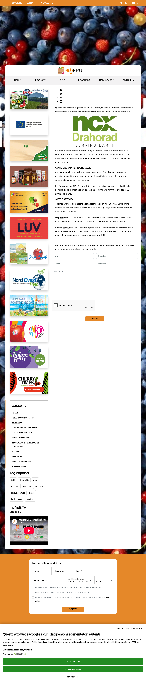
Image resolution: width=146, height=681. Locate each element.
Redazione (16, 2)
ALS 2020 (99, 231)
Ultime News (39, 80)
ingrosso (15, 486)
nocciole (27, 486)
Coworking (84, 80)
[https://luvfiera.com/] (29, 230)
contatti (31, 2)
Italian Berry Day (100, 207)
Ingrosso (17, 422)
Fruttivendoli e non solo (25, 427)
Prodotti (17, 456)
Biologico (17, 451)
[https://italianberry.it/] (29, 359)
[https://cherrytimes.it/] (29, 385)
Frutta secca (16, 499)
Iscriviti (73, 609)
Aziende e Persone (21, 461)
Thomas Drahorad (103, 150)
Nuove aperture (18, 493)
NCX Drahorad (93, 107)
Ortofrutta (24, 480)
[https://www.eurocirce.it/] (29, 101)
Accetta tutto (73, 661)
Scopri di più (15, 511)
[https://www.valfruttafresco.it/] (29, 153)
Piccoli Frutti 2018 (78, 217)
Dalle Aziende (106, 80)
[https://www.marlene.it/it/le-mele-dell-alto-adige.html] (29, 256)
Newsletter (47, 2)
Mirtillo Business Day (111, 203)
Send (95, 318)
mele (35, 480)
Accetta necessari (73, 669)
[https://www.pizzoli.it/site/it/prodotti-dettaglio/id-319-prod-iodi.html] (29, 308)
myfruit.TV (128, 80)
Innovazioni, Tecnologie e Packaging (25, 444)
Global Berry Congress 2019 (86, 227)
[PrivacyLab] (19, 654)
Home (17, 80)
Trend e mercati (20, 437)
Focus (62, 80)
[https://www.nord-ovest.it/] (29, 282)
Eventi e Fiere (19, 466)
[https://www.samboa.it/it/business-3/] (29, 333)
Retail (15, 412)
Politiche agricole (22, 432)
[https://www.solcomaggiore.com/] (29, 127)
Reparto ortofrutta (23, 417)
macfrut (30, 499)
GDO (13, 480)
